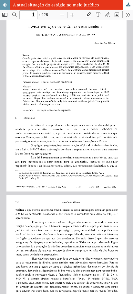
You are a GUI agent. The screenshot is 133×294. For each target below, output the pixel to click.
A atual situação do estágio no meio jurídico (56, 5)
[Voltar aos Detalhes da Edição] (5, 5)
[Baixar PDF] (128, 5)
